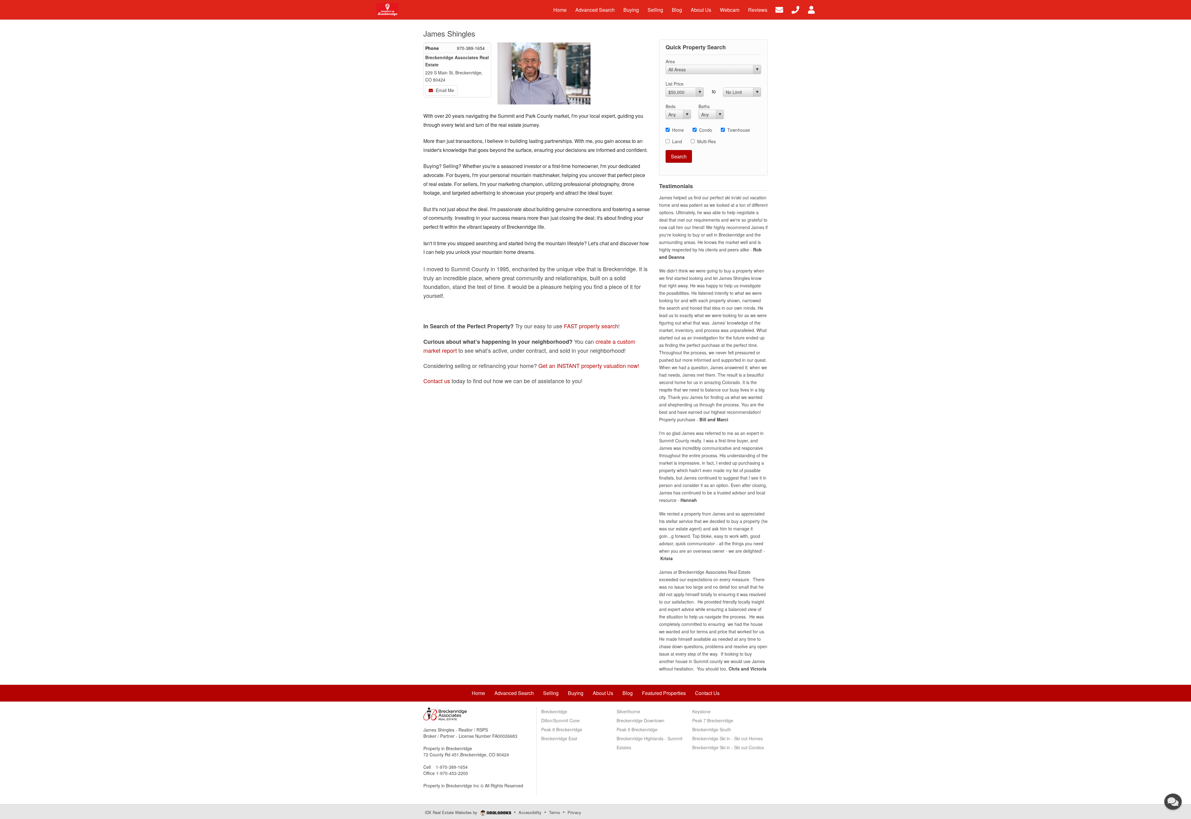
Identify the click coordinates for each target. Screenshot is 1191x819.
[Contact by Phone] (795, 9)
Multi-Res (706, 141)
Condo (705, 130)
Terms (554, 812)
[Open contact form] (779, 9)
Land (677, 141)
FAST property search (591, 326)
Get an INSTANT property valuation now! (588, 365)
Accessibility (530, 812)
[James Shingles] (544, 72)
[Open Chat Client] (1173, 802)
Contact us (436, 381)
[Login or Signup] (811, 9)
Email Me (444, 90)
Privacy (574, 812)
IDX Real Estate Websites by (452, 812)
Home (678, 130)
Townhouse (738, 130)
